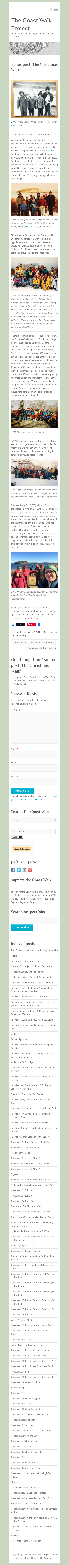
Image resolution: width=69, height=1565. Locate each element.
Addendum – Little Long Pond (25, 1147)
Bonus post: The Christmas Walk (26, 1206)
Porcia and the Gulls (20, 1152)
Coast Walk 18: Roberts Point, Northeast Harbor (33, 982)
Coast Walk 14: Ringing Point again (27, 1251)
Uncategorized (50, 632)
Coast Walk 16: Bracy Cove (42, 648)
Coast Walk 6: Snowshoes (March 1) (27, 1468)
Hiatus (14, 955)
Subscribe (17, 837)
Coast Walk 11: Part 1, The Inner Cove (28, 1355)
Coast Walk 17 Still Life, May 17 (25, 1169)
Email (14, 762)
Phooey (14, 1482)
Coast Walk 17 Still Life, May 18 (25, 1158)
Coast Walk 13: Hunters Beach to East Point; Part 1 (34, 1309)
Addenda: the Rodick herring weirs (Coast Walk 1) (33, 1185)
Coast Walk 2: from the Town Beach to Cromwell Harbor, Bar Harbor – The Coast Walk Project (35, 681)
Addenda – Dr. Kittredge (22, 1062)
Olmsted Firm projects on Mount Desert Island (32, 966)
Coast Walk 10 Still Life (21, 1314)
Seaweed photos (19, 1039)
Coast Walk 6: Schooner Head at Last (28, 1452)
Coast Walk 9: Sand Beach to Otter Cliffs (29, 1414)
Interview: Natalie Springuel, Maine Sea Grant (32, 1019)
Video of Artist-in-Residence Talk (26, 1345)
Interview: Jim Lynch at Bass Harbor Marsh (30, 996)
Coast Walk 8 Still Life (21, 1339)
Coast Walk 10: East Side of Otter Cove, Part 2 (32, 1366)
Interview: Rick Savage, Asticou (25, 961)
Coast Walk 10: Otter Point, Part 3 (26, 1382)
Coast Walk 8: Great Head (23, 1425)
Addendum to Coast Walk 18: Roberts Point (31, 977)
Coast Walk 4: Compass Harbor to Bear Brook (32, 1498)
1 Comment (18, 635)
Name (14, 749)
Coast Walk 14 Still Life (21, 1195)
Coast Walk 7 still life (21, 1371)
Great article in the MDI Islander (26, 1540)
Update (14, 1034)
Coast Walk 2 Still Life (21, 1446)
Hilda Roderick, (32, 226)
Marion (51, 150)
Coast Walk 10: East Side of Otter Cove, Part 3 (32, 1361)
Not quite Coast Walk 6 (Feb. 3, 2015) (28, 1487)
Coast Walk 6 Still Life (21, 1393)
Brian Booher (17, 125)
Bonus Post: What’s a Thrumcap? (26, 1503)
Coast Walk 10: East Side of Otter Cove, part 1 (32, 1377)
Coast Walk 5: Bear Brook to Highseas (28, 1492)
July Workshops (18, 1387)
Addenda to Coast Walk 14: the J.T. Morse (30, 1163)
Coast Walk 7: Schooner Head (25, 1441)
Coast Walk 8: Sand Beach (23, 1419)
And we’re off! (17, 1535)
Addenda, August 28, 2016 (23, 1245)
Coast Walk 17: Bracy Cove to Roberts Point (31, 1142)
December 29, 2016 (31, 632)
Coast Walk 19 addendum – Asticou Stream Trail (33, 1108)
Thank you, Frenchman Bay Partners (28, 1094)
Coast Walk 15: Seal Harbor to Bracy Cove (33, 642)
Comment (16, 709)
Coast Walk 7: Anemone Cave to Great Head (31, 1430)
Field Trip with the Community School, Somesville (34, 950)
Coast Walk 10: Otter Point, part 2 (26, 1398)
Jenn (17, 632)
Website (14, 776)
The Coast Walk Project (31, 24)
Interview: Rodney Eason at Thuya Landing (30, 1136)
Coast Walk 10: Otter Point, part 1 (26, 1409)
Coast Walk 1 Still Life (21, 1457)
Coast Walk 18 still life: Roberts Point (28, 971)
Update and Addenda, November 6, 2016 (30, 1231)
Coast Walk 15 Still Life (21, 1190)
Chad (40, 150)
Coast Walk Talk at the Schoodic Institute (30, 1350)
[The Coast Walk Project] (34, 43)
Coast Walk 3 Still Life (21, 1403)
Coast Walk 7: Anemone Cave (25, 1435)
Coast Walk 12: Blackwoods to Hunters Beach (32, 1325)
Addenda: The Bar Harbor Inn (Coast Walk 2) (31, 1179)
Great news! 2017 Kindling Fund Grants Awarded (33, 1217)
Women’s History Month (22, 1320)
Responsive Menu (56, 9)
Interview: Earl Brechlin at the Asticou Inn (30, 1122)
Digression (16, 1174)
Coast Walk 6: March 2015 (23, 1462)
